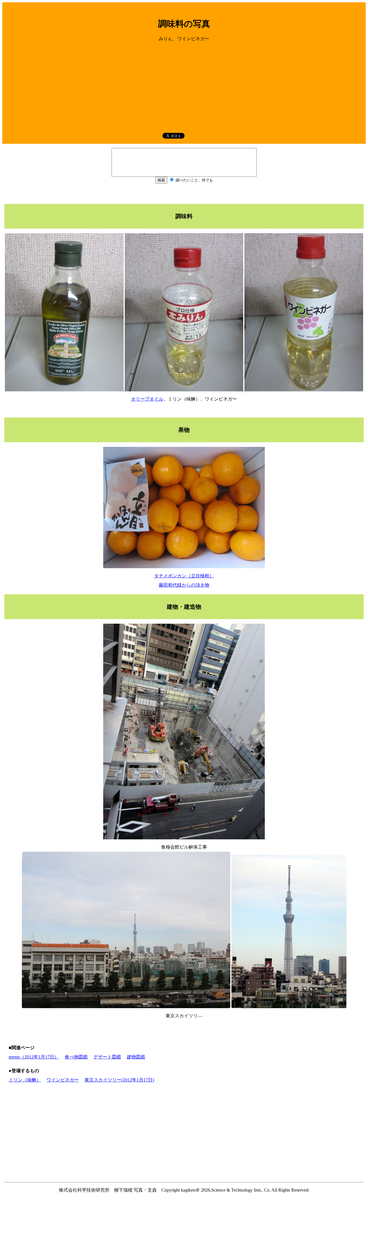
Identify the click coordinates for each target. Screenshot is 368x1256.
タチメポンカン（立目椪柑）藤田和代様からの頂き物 (184, 580)
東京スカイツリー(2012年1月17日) (119, 1079)
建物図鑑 (136, 1056)
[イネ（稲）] (185, 389)
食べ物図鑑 (76, 1056)
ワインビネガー (63, 1079)
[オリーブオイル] (65, 389)
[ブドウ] (303, 389)
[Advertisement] (184, 86)
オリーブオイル (147, 399)
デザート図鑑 (107, 1056)
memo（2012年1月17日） (34, 1056)
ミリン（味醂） (25, 1079)
